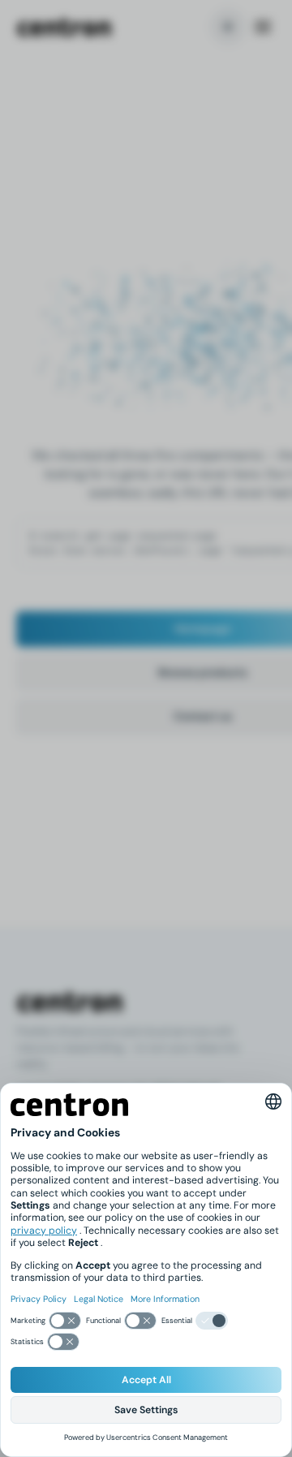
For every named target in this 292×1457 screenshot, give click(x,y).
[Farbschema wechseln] (228, 27)
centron (64, 27)
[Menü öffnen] (263, 26)
